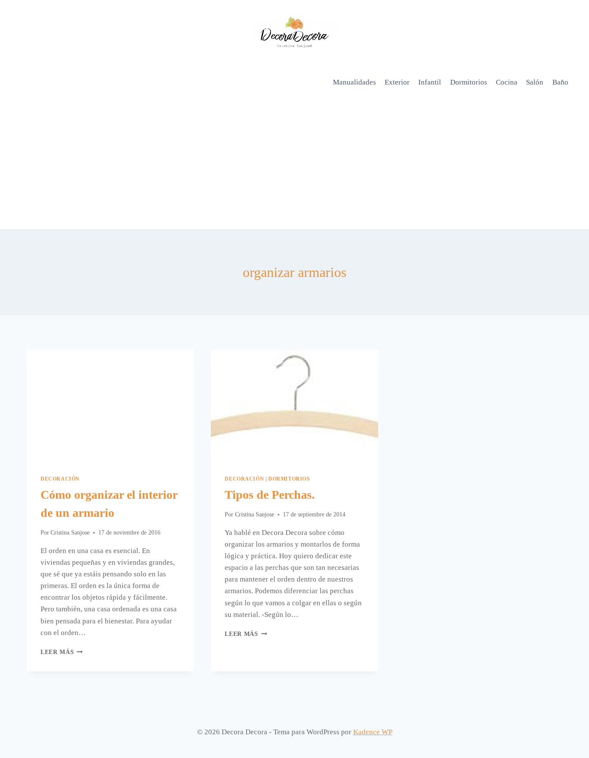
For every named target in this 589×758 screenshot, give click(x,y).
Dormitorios (468, 82)
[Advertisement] (294, 164)
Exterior (397, 82)
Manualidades (354, 82)
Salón (534, 82)
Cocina (506, 82)
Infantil (429, 82)
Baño (560, 82)
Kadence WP (372, 732)
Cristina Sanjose (70, 532)
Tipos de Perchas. (270, 494)
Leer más (62, 652)
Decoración (60, 479)
